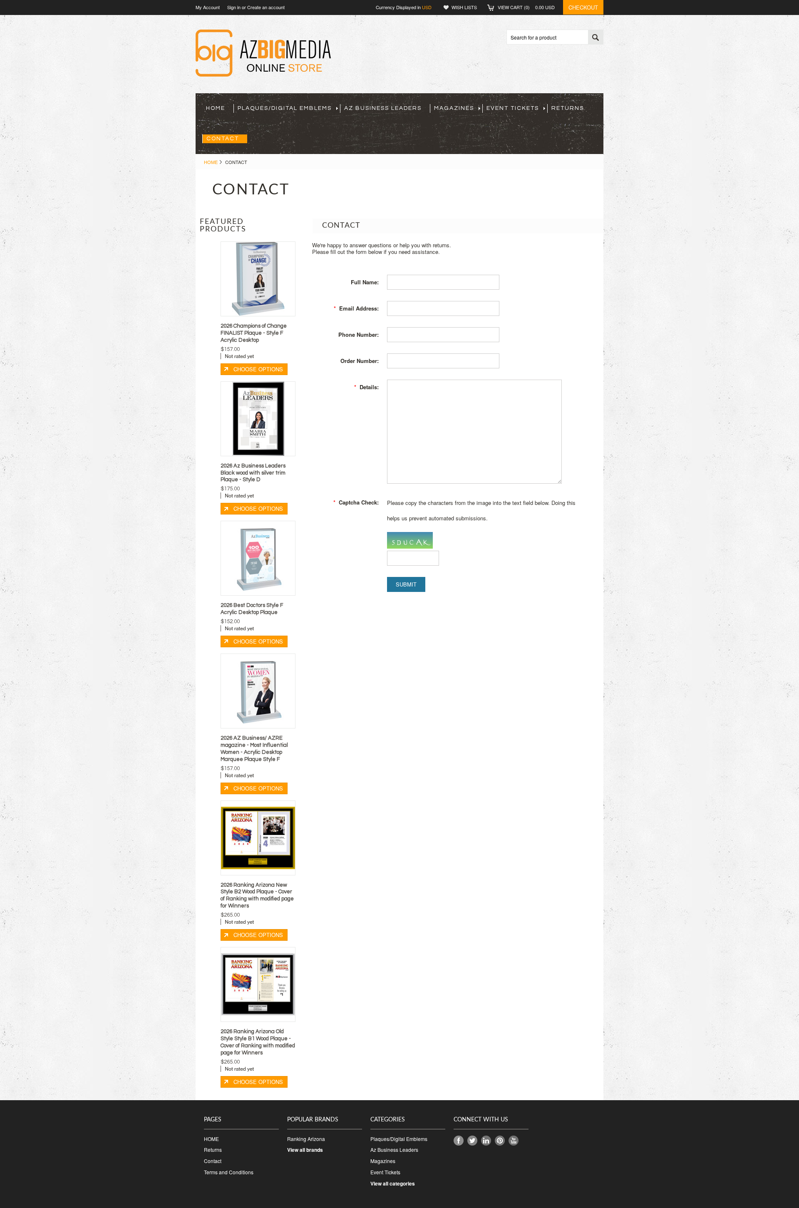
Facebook (459, 1141)
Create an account (266, 7)
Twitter (472, 1141)
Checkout (583, 7)
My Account (208, 7)
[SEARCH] (595, 37)
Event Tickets (512, 108)
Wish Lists (464, 7)
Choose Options (258, 369)
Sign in (234, 7)
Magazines (454, 108)
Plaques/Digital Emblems (285, 108)
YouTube (514, 1141)
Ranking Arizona (306, 1139)
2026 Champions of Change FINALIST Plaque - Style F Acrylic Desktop (254, 333)
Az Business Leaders (383, 108)
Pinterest (500, 1141)
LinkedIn (486, 1141)
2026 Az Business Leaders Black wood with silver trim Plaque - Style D (253, 473)
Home (211, 162)
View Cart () (526, 7)
